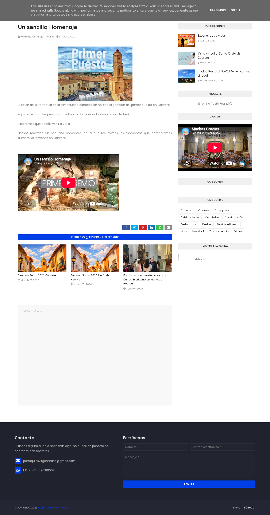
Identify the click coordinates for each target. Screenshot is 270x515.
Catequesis (222, 210)
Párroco (249, 507)
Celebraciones (190, 217)
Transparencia (219, 231)
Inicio (236, 507)
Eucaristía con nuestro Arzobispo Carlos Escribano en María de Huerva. (145, 279)
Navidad (198, 231)
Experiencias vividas (212, 35)
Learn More (217, 10)
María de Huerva (227, 224)
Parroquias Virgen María (37, 37)
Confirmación (234, 217)
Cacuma (187, 210)
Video (238, 231)
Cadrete (203, 210)
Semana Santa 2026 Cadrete (37, 275)
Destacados (189, 224)
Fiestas (206, 224)
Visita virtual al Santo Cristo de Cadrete (219, 56)
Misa (184, 231)
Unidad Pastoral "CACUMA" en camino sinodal (224, 73)
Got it (235, 10)
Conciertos (212, 217)
